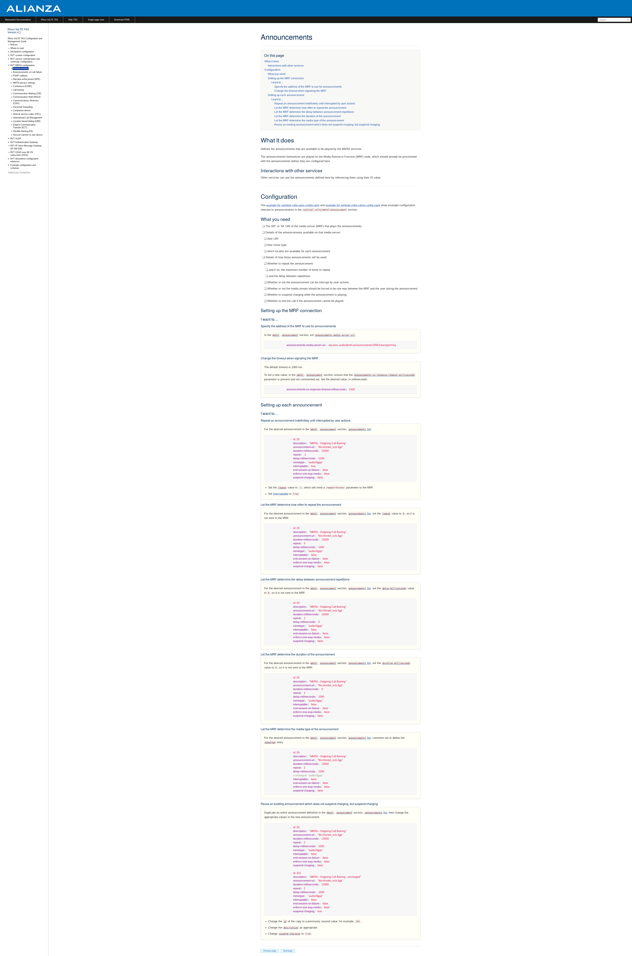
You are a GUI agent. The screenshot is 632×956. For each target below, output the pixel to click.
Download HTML (122, 19)
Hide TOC (73, 19)
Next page (287, 951)
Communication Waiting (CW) (27, 93)
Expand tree (25, 172)
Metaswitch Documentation (18, 19)
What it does (271, 61)
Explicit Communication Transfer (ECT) (24, 126)
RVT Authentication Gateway (24, 142)
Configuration (272, 69)
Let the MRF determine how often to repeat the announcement (310, 107)
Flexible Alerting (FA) (23, 131)
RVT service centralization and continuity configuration (25, 60)
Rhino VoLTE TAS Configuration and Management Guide (25, 40)
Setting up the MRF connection (286, 78)
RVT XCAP (15, 138)
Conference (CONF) (22, 86)
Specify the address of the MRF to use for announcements (308, 86)
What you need (276, 74)
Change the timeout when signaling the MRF (300, 90)
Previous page (269, 951)
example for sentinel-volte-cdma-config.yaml (352, 205)
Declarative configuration (22, 51)
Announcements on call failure (27, 72)
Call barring (18, 90)
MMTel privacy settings (24, 83)
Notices (14, 44)
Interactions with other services (286, 65)
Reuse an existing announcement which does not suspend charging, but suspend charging (327, 124)
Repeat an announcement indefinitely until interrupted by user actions (314, 103)
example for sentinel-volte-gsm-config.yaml (292, 205)
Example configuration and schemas (23, 166)
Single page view (96, 19)
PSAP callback (20, 75)
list (360, 429)
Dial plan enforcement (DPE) (26, 79)
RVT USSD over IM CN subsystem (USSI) (21, 153)
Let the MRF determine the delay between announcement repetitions (314, 112)
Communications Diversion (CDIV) (26, 102)
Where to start (17, 48)
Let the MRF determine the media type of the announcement (309, 120)
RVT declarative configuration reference (24, 160)
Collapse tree (13, 172)
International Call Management (27, 117)
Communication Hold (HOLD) (26, 97)
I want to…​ (277, 82)
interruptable (280, 493)
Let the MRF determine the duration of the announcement (307, 116)
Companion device (22, 110)
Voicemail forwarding (23, 107)
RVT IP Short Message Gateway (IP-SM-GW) (26, 147)
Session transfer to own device (27, 135)
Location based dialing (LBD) (26, 121)
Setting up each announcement (286, 95)
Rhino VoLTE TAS (49, 19)
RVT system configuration (22, 55)
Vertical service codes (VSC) (26, 114)
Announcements (20, 68)
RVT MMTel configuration (22, 65)
